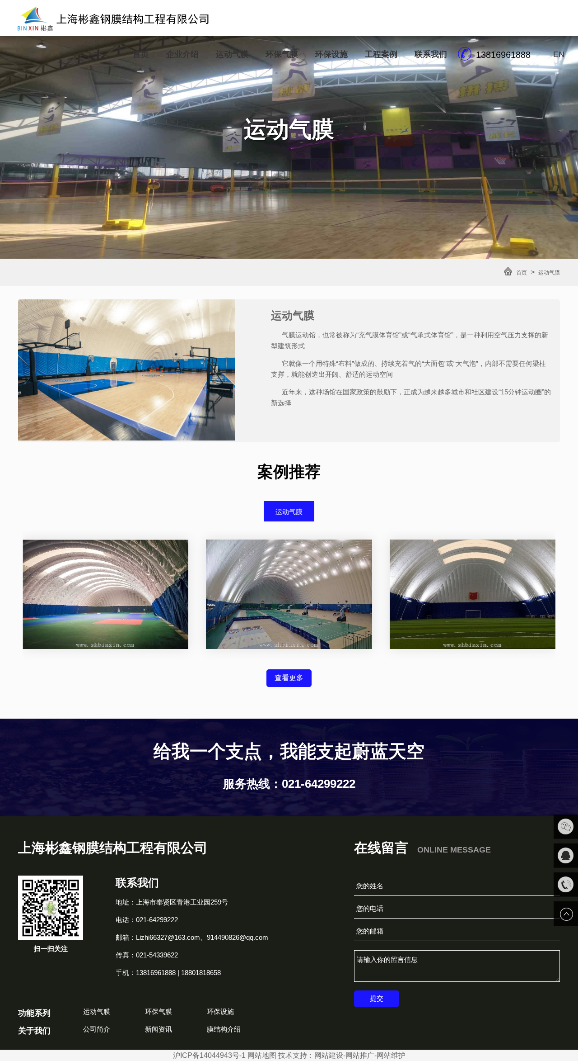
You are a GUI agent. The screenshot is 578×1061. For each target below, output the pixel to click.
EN (558, 54)
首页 (141, 54)
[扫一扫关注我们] (566, 827)
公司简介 (96, 1029)
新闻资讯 (158, 1029)
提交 (376, 998)
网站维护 (391, 1055)
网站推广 (359, 1055)
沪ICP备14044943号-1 (209, 1055)
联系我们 (431, 54)
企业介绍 (182, 54)
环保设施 (331, 54)
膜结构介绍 (224, 1029)
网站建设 (328, 1055)
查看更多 (289, 678)
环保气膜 (282, 54)
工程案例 (381, 54)
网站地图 (261, 1055)
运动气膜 (232, 54)
